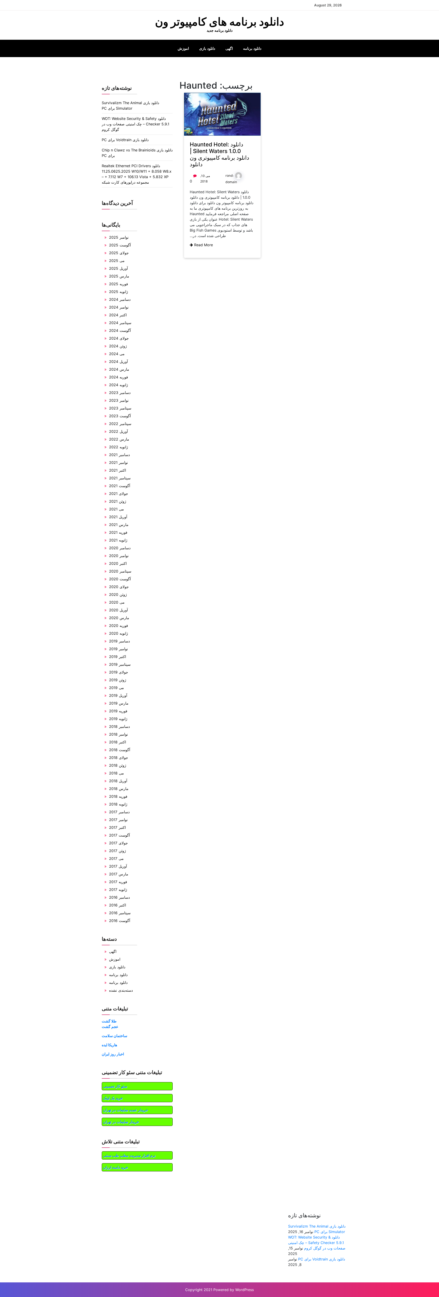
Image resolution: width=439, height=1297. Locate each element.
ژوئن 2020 (118, 594)
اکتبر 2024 (118, 315)
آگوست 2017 (119, 835)
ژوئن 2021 (117, 501)
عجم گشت (110, 1026)
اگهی (229, 48)
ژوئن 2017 (117, 850)
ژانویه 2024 (118, 385)
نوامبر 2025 (118, 237)
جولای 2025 (119, 253)
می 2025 (117, 260)
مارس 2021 (118, 524)
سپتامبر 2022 (120, 423)
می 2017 (116, 858)
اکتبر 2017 (117, 827)
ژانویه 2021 (118, 540)
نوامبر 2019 (118, 649)
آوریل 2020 (118, 610)
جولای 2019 (118, 672)
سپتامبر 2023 (120, 408)
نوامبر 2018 (118, 734)
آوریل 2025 (118, 268)
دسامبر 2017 (119, 812)
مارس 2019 (118, 703)
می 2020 (117, 602)
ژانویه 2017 (118, 889)
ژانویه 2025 (118, 291)
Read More (203, 245)
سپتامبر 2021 (120, 478)
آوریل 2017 (118, 866)
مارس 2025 (119, 276)
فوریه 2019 (118, 711)
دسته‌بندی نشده (121, 990)
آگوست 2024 (120, 330)
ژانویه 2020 (118, 633)
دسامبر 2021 (119, 454)
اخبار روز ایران (113, 1054)
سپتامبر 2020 (120, 571)
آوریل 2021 (118, 517)
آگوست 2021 (119, 485)
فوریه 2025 (118, 284)
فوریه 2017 (118, 882)
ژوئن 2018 (117, 765)
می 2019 (116, 687)
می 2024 (117, 353)
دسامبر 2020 (120, 548)
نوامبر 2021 (118, 462)
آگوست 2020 (120, 579)
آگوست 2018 (119, 750)
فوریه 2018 (118, 796)
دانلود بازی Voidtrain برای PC (125, 139)
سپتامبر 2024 (120, 322)
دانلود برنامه (252, 48)
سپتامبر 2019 (120, 664)
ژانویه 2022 (118, 447)
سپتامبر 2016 (120, 913)
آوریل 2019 (118, 695)
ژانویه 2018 (118, 804)
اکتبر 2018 (117, 742)
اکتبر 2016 (117, 905)
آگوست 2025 (120, 245)
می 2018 (116, 773)
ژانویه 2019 (118, 718)
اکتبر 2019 (117, 656)
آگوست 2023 (120, 416)
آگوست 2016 (119, 920)
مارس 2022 (119, 439)
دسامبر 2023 (120, 392)
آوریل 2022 (118, 431)
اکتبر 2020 (118, 563)
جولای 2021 (118, 493)
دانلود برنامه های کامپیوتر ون (219, 21)
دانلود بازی (207, 48)
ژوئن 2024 (118, 346)
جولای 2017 (118, 843)
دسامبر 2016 (119, 897)
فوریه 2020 (118, 625)
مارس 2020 (119, 617)
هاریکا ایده (109, 1045)
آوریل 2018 (118, 781)
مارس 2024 (119, 369)
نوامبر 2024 (118, 307)
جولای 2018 (118, 757)
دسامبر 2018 (119, 726)
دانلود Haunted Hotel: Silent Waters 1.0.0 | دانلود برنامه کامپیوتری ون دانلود (219, 154)
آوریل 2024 (118, 361)
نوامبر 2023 (118, 400)
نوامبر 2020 (118, 555)
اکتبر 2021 (117, 470)
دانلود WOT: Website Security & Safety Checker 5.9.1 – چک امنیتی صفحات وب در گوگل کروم (135, 124)
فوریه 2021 (118, 532)
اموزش (183, 48)
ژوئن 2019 (117, 680)
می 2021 (116, 509)
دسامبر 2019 (119, 641)
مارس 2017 (118, 874)
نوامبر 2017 (118, 819)
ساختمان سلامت (114, 1035)
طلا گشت (109, 1021)
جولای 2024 (119, 338)
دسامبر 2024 (120, 299)
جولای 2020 (119, 586)
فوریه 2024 (118, 377)
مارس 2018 (118, 788)
